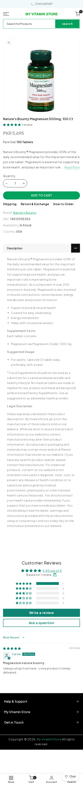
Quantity (9, 176)
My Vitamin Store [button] (17, 712)
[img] (12, 648)
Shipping (10, 204)
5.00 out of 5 (52, 570)
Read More (72, 167)
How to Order (63, 204)
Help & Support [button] (15, 701)
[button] (7, 14)
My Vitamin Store (49, 739)
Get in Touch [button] (14, 722)
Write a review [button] (41, 613)
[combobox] (29, 24)
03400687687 (44, 4)
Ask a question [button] (41, 623)
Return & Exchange (35, 204)
